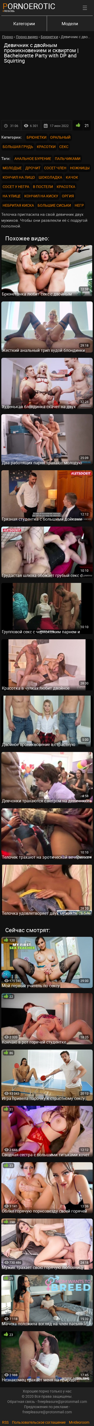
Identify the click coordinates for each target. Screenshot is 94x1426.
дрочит (32, 167)
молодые (12, 167)
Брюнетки (36, 137)
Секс (63, 146)
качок (72, 177)
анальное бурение (32, 158)
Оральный (60, 137)
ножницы (80, 167)
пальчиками (67, 158)
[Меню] (85, 8)
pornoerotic (29, 6)
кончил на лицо (19, 177)
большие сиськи (54, 205)
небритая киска (18, 205)
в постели (43, 186)
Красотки (46, 146)
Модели (70, 23)
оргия (68, 195)
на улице (12, 195)
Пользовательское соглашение (39, 1422)
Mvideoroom (79, 1422)
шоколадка (50, 177)
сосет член (55, 167)
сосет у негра (16, 186)
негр (79, 205)
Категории (24, 23)
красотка (66, 186)
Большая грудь (18, 146)
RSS (5, 1422)
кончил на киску (41, 195)
